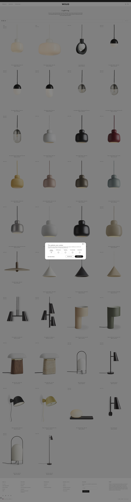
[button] (51, 256)
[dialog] (65, 251)
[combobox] (82, 243)
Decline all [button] (69, 256)
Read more (66, 247)
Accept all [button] (79, 256)
